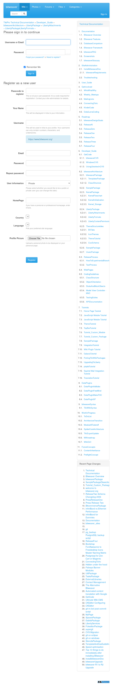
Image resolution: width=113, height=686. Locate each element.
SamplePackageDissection (98, 482)
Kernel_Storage (94, 204)
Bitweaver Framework (93, 47)
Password (19, 52)
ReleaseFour (89, 145)
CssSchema (93, 242)
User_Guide (87, 82)
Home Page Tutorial (92, 311)
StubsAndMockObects (95, 286)
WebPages (88, 269)
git (87, 529)
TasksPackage (92, 576)
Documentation (88, 31)
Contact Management (96, 582)
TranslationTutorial (91, 377)
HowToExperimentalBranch (97, 260)
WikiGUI (87, 441)
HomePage (18, 200)
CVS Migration (92, 632)
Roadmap (86, 116)
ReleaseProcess (91, 257)
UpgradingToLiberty (92, 362)
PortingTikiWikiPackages (94, 357)
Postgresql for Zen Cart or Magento (94, 557)
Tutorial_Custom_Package (95, 336)
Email (21, 153)
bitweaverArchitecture (14, 25)
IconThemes (93, 234)
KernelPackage (92, 192)
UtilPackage (91, 573)
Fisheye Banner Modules (93, 569)
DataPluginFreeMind (92, 390)
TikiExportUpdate (91, 433)
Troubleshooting (90, 77)
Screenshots (89, 56)
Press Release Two (95, 502)
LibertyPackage (33, 25)
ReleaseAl (88, 124)
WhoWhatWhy (90, 90)
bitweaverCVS (92, 158)
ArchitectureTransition (93, 420)
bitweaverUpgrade (94, 661)
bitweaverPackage (94, 175)
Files (61, 6)
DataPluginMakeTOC (93, 395)
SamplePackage (93, 187)
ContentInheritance (92, 450)
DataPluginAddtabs (92, 386)
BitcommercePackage (96, 505)
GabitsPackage (93, 620)
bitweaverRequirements (96, 72)
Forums (49, 6)
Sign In (104, 14)
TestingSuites (92, 297)
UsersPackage (92, 252)
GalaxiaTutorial (90, 353)
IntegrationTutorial (91, 345)
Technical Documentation (91, 24)
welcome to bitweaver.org (92, 489)
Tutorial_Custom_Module (94, 332)
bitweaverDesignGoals (93, 120)
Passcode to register (17, 92)
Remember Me (34, 66)
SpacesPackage (93, 617)
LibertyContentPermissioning (100, 221)
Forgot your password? (35, 57)
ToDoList (88, 416)
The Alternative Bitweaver (93, 586)
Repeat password (15, 173)
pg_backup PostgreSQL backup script (95, 535)
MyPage (89, 614)
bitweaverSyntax (89, 404)
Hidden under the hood (96, 564)
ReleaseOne (89, 133)
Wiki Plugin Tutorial (92, 349)
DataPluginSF (90, 399)
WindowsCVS (92, 162)
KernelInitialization (96, 199)
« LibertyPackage (12, 28)
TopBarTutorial (90, 328)
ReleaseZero (89, 128)
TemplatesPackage (96, 178)
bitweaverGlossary (92, 60)
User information (15, 183)
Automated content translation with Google (96, 592)
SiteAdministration (89, 65)
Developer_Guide (44, 22)
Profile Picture (17, 238)
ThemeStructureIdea (94, 226)
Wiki (24, 6)
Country (20, 217)
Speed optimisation (94, 646)
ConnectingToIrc (91, 103)
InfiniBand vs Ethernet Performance (96, 510)
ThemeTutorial (94, 238)
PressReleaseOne (94, 499)
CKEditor (90, 605)
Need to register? (54, 57)
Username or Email (14, 42)
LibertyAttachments (52, 25)
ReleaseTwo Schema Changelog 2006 (95, 495)
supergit (89, 629)
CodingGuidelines (91, 274)
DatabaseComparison (93, 43)
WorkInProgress (88, 412)
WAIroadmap (89, 437)
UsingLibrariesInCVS (95, 166)
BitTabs (91, 229)
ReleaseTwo (89, 137)
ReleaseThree (90, 141)
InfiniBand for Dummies (92, 516)
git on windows (92, 638)
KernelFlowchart (95, 195)
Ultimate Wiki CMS (94, 599)
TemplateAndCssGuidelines (98, 643)
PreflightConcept (91, 454)
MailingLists (89, 99)
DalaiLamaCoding (91, 111)
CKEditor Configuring (95, 602)
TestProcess (91, 264)
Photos (35, 6)
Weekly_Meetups (91, 94)
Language (19, 225)
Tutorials (85, 307)
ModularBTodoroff (91, 424)
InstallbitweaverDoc (92, 69)
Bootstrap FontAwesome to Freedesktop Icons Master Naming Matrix (96, 548)
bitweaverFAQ (90, 51)
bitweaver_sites (93, 523)
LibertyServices (93, 623)
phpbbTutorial (89, 366)
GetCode (88, 154)
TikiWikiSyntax (90, 407)
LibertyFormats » (28, 28)
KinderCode (89, 107)
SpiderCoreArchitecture (94, 429)
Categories (74, 6)
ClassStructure (94, 182)
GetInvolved (87, 86)
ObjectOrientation (93, 281)
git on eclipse (92, 635)
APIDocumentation (94, 301)
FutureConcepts (88, 446)
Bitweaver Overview (92, 34)
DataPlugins (87, 382)
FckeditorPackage (94, 626)
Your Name (18, 108)
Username (19, 122)
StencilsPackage (93, 641)
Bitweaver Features (92, 39)
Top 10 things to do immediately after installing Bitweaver (95, 652)
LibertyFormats (94, 217)
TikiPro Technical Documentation (19, 22)
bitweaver (11, 7)
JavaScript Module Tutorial (95, 315)
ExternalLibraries (93, 579)
